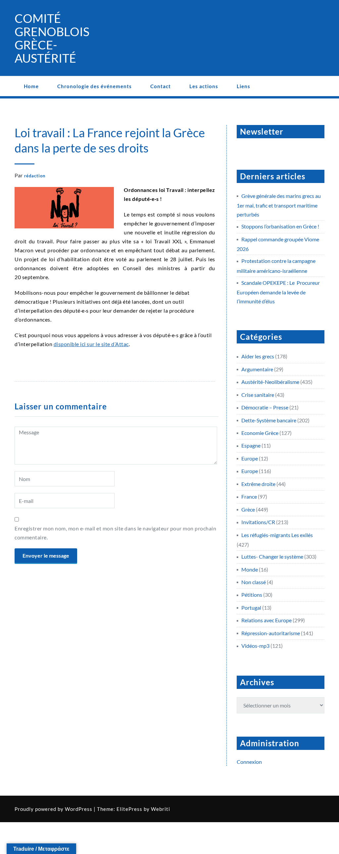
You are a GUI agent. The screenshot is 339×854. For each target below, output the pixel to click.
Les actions (203, 86)
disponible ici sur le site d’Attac (91, 344)
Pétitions (251, 594)
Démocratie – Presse (264, 407)
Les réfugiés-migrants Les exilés (277, 535)
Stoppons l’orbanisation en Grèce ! (280, 226)
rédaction (34, 175)
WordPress (78, 809)
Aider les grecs (257, 356)
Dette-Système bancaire (268, 420)
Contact (160, 86)
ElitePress (129, 809)
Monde (249, 569)
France (249, 496)
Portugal (251, 607)
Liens (243, 86)
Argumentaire (257, 369)
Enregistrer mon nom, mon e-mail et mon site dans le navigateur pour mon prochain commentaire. (115, 532)
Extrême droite (258, 484)
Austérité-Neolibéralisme (270, 382)
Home (31, 86)
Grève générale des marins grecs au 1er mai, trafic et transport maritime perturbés (279, 205)
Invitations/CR (258, 522)
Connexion (249, 762)
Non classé (253, 582)
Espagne (251, 445)
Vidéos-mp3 (255, 645)
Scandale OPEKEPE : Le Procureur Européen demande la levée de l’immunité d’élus (278, 291)
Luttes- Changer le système (272, 556)
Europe (249, 458)
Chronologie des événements (94, 86)
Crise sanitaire (257, 395)
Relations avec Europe (266, 620)
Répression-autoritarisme (270, 633)
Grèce (248, 509)
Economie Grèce (259, 433)
